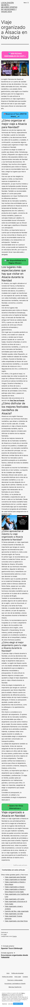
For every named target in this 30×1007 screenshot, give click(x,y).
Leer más (10, 1003)
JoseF (5, 934)
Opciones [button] (4, 1003)
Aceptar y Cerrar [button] (18, 1003)
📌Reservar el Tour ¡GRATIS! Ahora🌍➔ (15, 115)
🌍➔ (15, 55)
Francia (15, 936)
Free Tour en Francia (17, 400)
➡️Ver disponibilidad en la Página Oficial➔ (15, 261)
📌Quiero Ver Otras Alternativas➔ (15, 807)
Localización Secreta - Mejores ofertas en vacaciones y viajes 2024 (9, 7)
